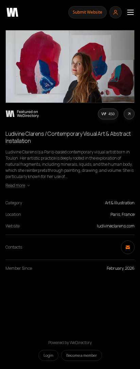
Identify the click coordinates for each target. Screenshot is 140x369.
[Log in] (115, 12)
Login (48, 355)
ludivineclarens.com (116, 226)
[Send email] (128, 247)
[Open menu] (130, 12)
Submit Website (87, 12)
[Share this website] (129, 113)
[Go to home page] (12, 12)
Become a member (81, 355)
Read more (15, 185)
